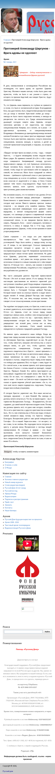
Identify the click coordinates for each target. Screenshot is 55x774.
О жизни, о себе (11, 465)
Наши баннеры (10, 511)
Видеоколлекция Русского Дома (18, 528)
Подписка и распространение (16, 499)
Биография (9, 462)
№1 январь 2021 (10, 62)
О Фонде (8, 468)
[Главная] (11, 32)
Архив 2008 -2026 (12, 522)
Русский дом (8, 771)
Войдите (8, 452)
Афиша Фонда (10, 494)
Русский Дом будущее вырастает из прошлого (23, 519)
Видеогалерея (10, 496)
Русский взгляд (11, 491)
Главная (7, 40)
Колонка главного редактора (16, 479)
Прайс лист (9, 502)
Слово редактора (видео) (15, 485)
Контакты (8, 508)
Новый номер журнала (14, 482)
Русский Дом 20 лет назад (15, 488)
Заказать (8, 505)
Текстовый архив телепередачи (17, 525)
